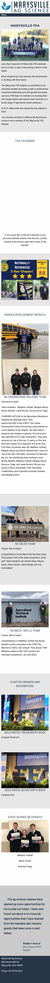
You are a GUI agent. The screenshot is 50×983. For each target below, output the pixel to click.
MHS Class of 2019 (32, 947)
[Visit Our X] (8, 978)
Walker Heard (31, 943)
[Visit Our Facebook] (3, 978)
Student (26, 950)
